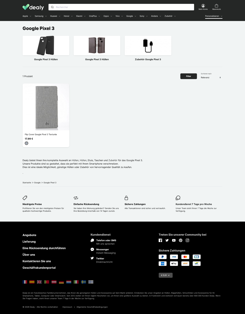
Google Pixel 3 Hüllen (46, 59)
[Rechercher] (52, 7)
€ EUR (164, 275)
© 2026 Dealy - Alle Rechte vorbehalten (40, 307)
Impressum (67, 307)
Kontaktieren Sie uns (37, 261)
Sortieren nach (206, 74)
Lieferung (29, 241)
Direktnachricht (104, 261)
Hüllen (75, 160)
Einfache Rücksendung (86, 204)
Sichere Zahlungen (135, 204)
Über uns (29, 254)
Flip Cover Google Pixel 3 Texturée (41, 134)
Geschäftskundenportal (39, 267)
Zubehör (112, 160)
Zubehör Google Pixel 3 (148, 59)
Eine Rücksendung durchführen (44, 248)
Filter (188, 76)
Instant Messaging (106, 252)
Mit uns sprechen (105, 243)
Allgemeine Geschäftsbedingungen (92, 307)
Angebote (29, 235)
